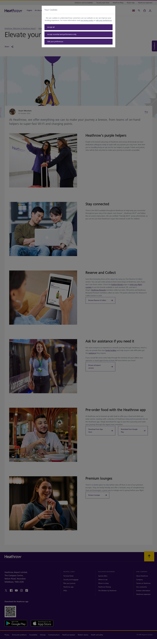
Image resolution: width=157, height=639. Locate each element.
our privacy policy (87, 20)
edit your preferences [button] (104, 20)
